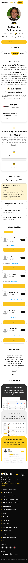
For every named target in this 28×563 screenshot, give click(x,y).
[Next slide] (26, 363)
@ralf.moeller (20, 34)
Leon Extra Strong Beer (17, 299)
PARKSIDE (16, 73)
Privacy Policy (6, 520)
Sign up (20, 2)
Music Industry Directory (9, 509)
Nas (2, 483)
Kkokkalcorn (14, 317)
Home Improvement (21, 139)
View (14, 249)
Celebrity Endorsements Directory (11, 499)
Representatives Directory (9, 496)
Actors (14, 23)
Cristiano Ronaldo (13, 483)
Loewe (13, 245)
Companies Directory (8, 534)
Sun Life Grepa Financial (17, 336)
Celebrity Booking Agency (9, 489)
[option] (14, 362)
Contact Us (6, 523)
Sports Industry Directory (9, 537)
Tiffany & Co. (14, 263)
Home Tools (15, 107)
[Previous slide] (2, 363)
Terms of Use (6, 516)
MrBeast (6, 483)
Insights (22, 53)
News (4, 540)
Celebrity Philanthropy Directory (11, 502)
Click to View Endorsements (14, 42)
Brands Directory (7, 506)
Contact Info (7, 53)
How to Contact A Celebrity (10, 527)
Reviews (5, 513)
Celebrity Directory (8, 492)
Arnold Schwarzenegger (13, 82)
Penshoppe (14, 281)
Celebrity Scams (7, 530)
